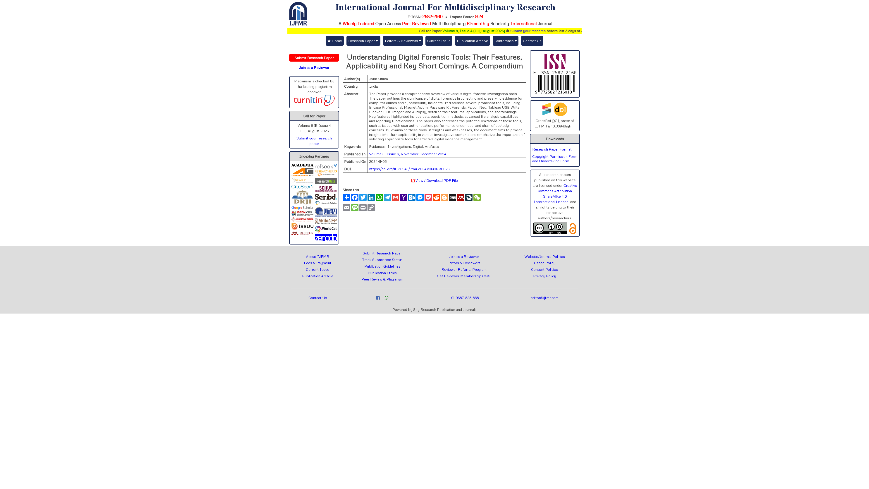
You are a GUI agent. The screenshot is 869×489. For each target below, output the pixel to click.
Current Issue (439, 40)
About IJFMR (317, 256)
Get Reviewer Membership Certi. (464, 276)
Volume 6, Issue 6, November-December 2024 (407, 154)
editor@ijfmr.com (545, 297)
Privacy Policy (544, 276)
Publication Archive (472, 40)
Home (336, 40)
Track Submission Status (382, 259)
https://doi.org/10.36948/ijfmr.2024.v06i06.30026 (409, 169)
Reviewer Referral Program (464, 269)
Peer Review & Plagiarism (382, 279)
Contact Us (532, 40)
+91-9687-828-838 (464, 297)
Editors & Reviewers (463, 263)
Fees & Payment (317, 263)
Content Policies (544, 269)
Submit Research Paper (382, 253)
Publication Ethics (382, 273)
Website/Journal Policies (544, 256)
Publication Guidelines (382, 266)
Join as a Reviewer (464, 256)
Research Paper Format (552, 149)
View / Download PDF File (436, 180)
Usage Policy (544, 263)
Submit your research (513, 31)
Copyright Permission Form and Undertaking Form (554, 158)
